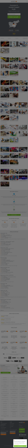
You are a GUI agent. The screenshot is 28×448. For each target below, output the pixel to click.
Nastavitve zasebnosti (16, 444)
